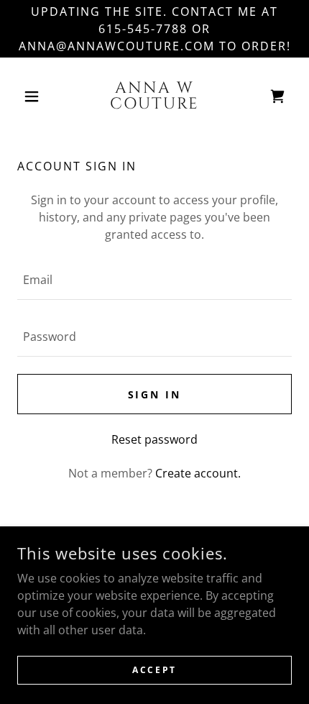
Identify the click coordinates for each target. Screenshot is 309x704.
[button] (37, 96)
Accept (154, 670)
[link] (154, 96)
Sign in (155, 394)
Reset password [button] (154, 439)
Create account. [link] (198, 473)
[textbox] (154, 280)
